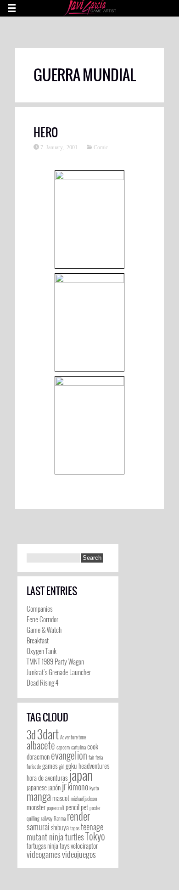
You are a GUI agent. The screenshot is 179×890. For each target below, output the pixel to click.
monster (36, 807)
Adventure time (73, 737)
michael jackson (84, 798)
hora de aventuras (47, 778)
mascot (60, 798)
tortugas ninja (42, 846)
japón (54, 787)
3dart (48, 734)
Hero (46, 132)
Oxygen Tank (41, 651)
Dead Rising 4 (42, 682)
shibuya (60, 827)
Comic (101, 147)
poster (95, 807)
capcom (63, 747)
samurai (38, 827)
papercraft (55, 807)
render (78, 816)
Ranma (60, 818)
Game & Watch (44, 630)
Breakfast (38, 640)
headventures (93, 766)
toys (64, 846)
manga (39, 796)
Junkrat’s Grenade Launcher (59, 672)
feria (99, 757)
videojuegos (79, 854)
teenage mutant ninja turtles (65, 832)
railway (46, 818)
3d (31, 735)
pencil (72, 807)
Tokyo (95, 836)
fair (91, 757)
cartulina (78, 747)
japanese (37, 787)
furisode (34, 766)
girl (61, 766)
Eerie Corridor (42, 619)
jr (64, 786)
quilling (33, 818)
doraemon (38, 756)
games (49, 766)
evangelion (69, 755)
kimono (77, 787)
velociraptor (84, 846)
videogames (44, 854)
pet (84, 807)
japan (81, 774)
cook (92, 746)
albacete (41, 745)
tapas (74, 828)
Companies (39, 608)
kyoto (94, 788)
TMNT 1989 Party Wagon (55, 661)
